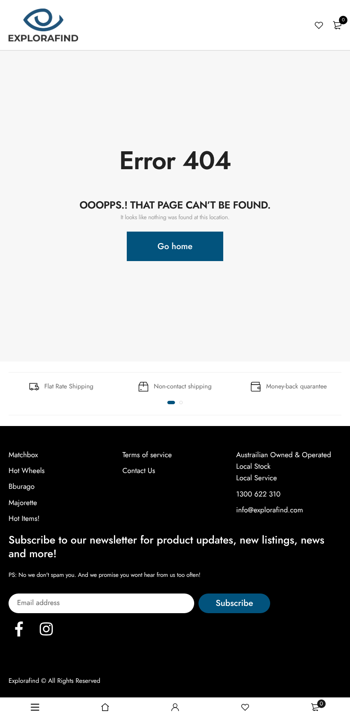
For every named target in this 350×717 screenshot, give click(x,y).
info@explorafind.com (269, 510)
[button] (171, 402)
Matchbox (23, 455)
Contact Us (138, 471)
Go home (175, 246)
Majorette (23, 502)
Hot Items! (24, 519)
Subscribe (234, 603)
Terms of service (147, 455)
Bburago (22, 487)
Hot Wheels (27, 471)
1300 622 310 (258, 494)
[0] (337, 25)
